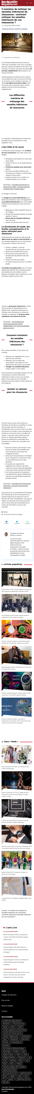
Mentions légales (7, 1006)
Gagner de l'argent (8, 1054)
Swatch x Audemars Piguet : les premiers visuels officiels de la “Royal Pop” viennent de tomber (16, 642)
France (23, 1051)
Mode (6, 512)
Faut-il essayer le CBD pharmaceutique (13, 1048)
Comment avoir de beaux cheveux (12, 1033)
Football (16, 1051)
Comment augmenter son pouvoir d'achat (14, 1030)
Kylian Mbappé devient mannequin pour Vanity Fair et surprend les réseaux (16, 668)
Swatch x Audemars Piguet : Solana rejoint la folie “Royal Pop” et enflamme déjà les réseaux (16, 694)
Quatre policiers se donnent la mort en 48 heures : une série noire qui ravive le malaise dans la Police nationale (16, 974)
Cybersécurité (14, 1039)
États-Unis (5, 1082)
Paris (27, 1061)
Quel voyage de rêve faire (10, 1073)
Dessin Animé (24, 1039)
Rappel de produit (25, 1073)
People (5, 1064)
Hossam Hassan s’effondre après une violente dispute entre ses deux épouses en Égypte (15, 949)
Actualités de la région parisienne (12, 1021)
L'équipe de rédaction (9, 995)
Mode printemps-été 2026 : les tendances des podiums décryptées (15, 767)
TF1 (3, 1079)
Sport (26, 1076)
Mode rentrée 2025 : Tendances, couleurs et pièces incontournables (14, 873)
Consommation (26, 1036)
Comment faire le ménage (13, 514)
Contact (4, 1011)
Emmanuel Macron (16, 1042)
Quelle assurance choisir (9, 1070)
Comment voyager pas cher (10, 1036)
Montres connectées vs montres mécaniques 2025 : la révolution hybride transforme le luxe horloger (17, 847)
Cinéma (20, 1027)
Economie (5, 1042)
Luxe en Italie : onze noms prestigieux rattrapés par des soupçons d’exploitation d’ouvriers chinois (17, 590)
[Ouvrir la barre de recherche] (27, 3)
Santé (19, 1076)
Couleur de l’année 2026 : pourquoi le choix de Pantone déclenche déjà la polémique (15, 821)
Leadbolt (5, 1091)
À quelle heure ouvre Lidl (23, 1079)
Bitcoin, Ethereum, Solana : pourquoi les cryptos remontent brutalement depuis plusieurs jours (15, 937)
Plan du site (6, 1000)
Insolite (26, 1054)
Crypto (5, 1039)
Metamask (13, 1061)
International (21, 1058)
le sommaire (12, 57)
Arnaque (5, 1027)
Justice (5, 1061)
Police (11, 1064)
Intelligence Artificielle (9, 1058)
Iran (29, 1058)
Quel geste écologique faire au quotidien (14, 1067)
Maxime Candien (16, 535)
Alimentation (6, 1024)
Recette (5, 1076)
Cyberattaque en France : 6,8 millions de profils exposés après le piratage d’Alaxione (15, 962)
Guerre (18, 1054)
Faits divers (6, 1045)
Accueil (4, 911)
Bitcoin (12, 1027)
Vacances (10, 1079)
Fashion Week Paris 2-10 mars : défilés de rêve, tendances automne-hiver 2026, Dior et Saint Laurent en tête (15, 794)
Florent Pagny (6, 1051)
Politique (19, 1064)
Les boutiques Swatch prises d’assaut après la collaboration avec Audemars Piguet (15, 616)
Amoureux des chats (18, 1024)
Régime (13, 1076)
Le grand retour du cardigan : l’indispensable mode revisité (16, 899)
